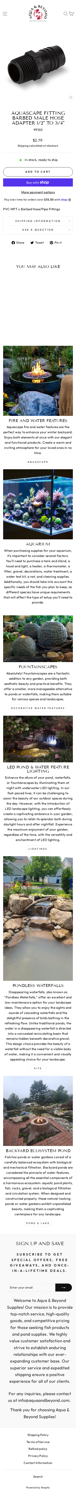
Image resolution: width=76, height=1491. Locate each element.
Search (38, 1476)
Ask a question (38, 229)
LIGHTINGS (38, 848)
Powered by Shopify (38, 1487)
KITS (38, 1068)
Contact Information (38, 1463)
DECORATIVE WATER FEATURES (38, 708)
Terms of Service (38, 1442)
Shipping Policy (38, 1435)
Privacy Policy (38, 1456)
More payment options (38, 192)
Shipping (23, 145)
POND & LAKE (38, 1223)
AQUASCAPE (37, 461)
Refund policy (38, 1449)
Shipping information (38, 221)
